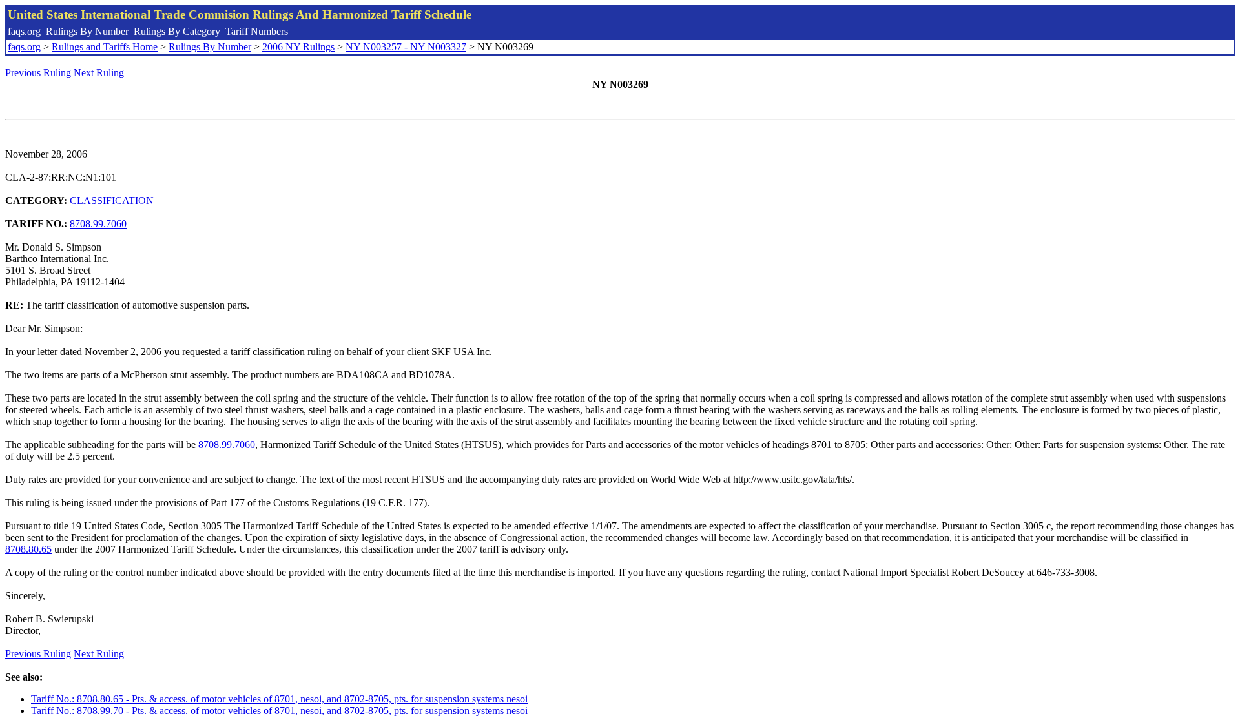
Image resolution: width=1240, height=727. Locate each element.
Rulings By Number (87, 31)
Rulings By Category (177, 31)
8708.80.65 (28, 549)
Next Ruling (99, 72)
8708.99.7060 (98, 223)
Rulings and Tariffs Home (105, 46)
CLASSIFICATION (112, 200)
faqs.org (24, 31)
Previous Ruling (38, 72)
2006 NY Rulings (298, 46)
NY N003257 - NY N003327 (406, 46)
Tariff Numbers (256, 31)
